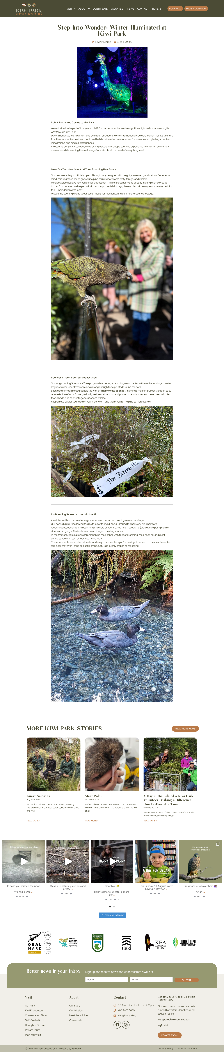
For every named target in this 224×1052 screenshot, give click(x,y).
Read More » (33, 820)
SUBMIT (186, 980)
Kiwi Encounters (34, 1010)
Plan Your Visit (33, 1034)
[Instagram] (42, 879)
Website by (70, 1048)
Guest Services (38, 796)
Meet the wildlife (78, 1015)
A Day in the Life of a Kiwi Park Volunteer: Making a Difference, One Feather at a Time (168, 800)
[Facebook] (117, 1025)
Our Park (30, 1005)
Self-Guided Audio (35, 1020)
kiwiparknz (23, 843)
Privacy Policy (166, 1048)
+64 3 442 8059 (126, 1010)
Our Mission (76, 1010)
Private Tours (32, 1030)
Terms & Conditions (186, 1048)
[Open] (23, 861)
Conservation (76, 1020)
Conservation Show (36, 1015)
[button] (175, 8)
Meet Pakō (93, 796)
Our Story (74, 1005)
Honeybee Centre (35, 1025)
